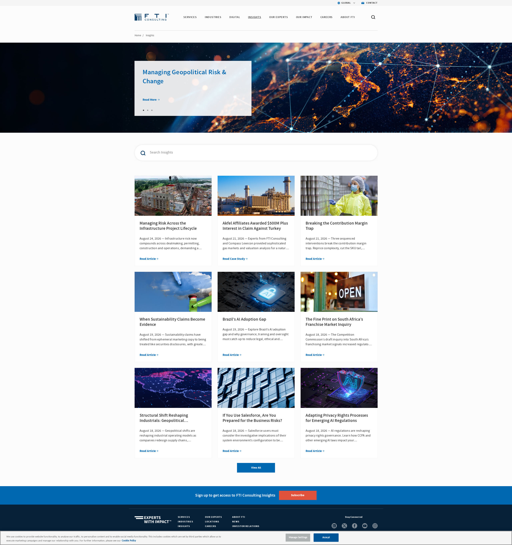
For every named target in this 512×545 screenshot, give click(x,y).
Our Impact (304, 17)
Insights (184, 526)
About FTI (238, 517)
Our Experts (213, 517)
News (235, 521)
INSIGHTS (254, 17)
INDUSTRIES (213, 17)
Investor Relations (245, 526)
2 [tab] (147, 110)
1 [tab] (143, 110)
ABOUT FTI (348, 17)
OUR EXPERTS (278, 17)
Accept (326, 537)
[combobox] (247, 153)
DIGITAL (234, 17)
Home (138, 35)
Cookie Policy (129, 540)
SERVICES (190, 17)
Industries (185, 521)
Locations (212, 521)
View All (256, 468)
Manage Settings (298, 537)
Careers (210, 526)
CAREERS (326, 17)
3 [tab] (152, 110)
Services (184, 517)
